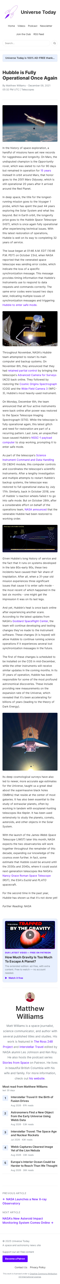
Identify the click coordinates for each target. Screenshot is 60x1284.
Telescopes (27, 89)
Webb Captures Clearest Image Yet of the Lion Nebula (32, 1148)
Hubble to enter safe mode (19, 305)
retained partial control (22, 370)
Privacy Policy (38, 1267)
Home (11, 25)
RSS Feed (39, 34)
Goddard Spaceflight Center (30, 621)
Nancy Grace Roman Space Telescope (26, 875)
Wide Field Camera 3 (34, 388)
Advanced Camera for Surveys (37, 375)
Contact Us (21, 1267)
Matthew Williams (16, 85)
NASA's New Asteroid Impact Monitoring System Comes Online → (28, 1220)
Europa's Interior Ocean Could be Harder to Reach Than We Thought (34, 1163)
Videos (21, 25)
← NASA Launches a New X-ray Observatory (24, 1201)
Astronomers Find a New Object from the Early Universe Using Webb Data (32, 1116)
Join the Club (23, 34)
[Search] (55, 43)
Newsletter (46, 25)
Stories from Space (15, 1062)
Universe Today (38, 12)
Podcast (32, 25)
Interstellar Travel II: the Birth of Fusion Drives (32, 1099)
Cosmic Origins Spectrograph (38, 384)
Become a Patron (15, 1258)
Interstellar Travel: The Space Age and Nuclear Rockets (34, 1133)
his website (36, 1078)
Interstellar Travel (32, 1047)
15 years (45, 170)
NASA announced (36, 509)
